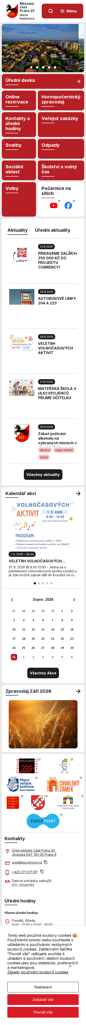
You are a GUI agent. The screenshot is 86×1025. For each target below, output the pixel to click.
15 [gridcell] (62, 629)
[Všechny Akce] (78, 493)
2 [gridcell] (72, 611)
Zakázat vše (43, 999)
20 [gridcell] (42, 638)
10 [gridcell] (14, 629)
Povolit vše (43, 1012)
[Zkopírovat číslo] (42, 872)
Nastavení (43, 987)
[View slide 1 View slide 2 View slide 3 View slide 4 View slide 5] (43, 48)
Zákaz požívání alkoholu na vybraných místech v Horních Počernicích (57, 439)
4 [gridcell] (24, 620)
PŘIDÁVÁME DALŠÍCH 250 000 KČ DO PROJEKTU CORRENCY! (57, 260)
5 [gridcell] (33, 620)
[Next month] (74, 599)
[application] (43, 628)
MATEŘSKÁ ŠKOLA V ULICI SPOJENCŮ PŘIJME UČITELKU (57, 393)
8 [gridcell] (62, 620)
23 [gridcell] (72, 638)
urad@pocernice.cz (27, 862)
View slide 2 (37, 67)
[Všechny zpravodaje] (78, 691)
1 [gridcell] (62, 611)
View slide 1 (31, 67)
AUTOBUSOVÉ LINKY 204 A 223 (57, 300)
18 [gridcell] (23, 638)
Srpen (38, 599)
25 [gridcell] (23, 648)
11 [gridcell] (23, 629)
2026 (49, 599)
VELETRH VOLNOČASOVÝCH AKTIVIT (55, 348)
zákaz (44, 457)
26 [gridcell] (33, 648)
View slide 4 (49, 67)
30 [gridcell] (42, 611)
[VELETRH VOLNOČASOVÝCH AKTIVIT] (21, 342)
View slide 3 (43, 67)
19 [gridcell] (33, 638)
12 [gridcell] (33, 629)
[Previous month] (12, 599)
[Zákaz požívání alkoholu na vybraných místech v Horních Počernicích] (21, 432)
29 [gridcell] (33, 611)
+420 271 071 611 (24, 872)
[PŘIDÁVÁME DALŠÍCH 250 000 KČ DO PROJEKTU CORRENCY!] (21, 254)
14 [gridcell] (52, 629)
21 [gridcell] (52, 638)
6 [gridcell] (43, 620)
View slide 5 (55, 67)
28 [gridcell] (23, 611)
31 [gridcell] (52, 611)
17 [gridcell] (14, 638)
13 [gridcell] (42, 629)
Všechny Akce (43, 673)
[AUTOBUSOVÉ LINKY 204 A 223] (21, 296)
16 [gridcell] (72, 629)
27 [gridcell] (14, 611)
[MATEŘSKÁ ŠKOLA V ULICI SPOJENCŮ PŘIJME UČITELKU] (21, 387)
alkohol (45, 450)
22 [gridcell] (62, 638)
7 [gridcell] (52, 620)
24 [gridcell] (14, 648)
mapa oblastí (64, 450)
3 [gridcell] (14, 620)
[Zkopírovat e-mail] (45, 862)
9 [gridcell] (72, 620)
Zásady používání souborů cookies (37, 972)
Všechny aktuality (43, 474)
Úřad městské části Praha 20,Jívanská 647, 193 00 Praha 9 (34, 852)
